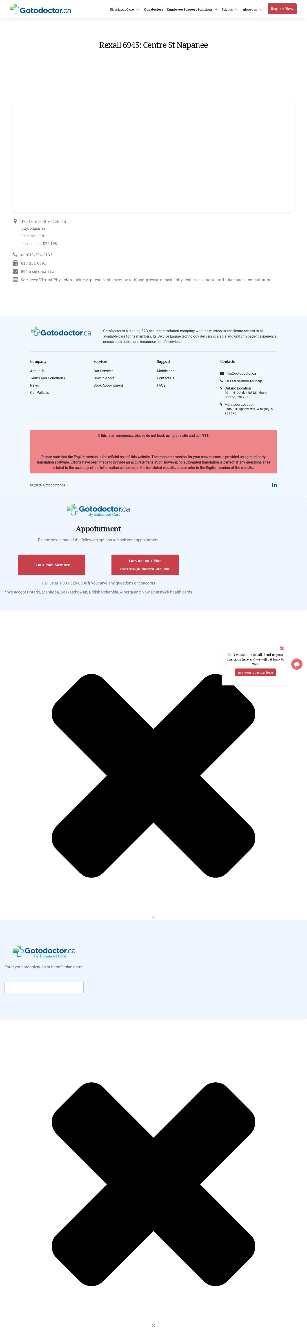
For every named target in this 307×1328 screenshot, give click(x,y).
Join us (227, 9)
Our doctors (153, 9)
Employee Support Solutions (189, 9)
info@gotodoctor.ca (240, 373)
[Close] (153, 917)
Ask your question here (255, 672)
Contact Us (165, 378)
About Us (37, 371)
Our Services (103, 371)
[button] (297, 664)
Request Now (282, 8)
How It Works (103, 378)
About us (250, 9)
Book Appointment (108, 385)
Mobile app (166, 371)
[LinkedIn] (274, 485)
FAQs (161, 385)
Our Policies (39, 392)
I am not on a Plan (145, 564)
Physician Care (122, 9)
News (34, 385)
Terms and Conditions (47, 378)
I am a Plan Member (51, 564)
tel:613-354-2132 (36, 255)
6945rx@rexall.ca (37, 271)
